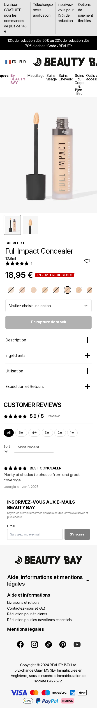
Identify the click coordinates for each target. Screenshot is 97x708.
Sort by (7, 449)
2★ (60, 432)
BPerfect (15, 243)
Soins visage (51, 77)
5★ (21, 432)
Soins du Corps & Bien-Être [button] (79, 84)
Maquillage (36, 75)
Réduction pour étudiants (27, 614)
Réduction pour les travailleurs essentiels (39, 619)
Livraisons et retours (23, 602)
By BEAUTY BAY (17, 79)
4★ (34, 432)
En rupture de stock (48, 322)
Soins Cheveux (66, 77)
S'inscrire (77, 534)
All (9, 432)
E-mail (11, 526)
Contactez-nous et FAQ (26, 608)
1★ (72, 432)
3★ (47, 432)
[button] (12, 225)
